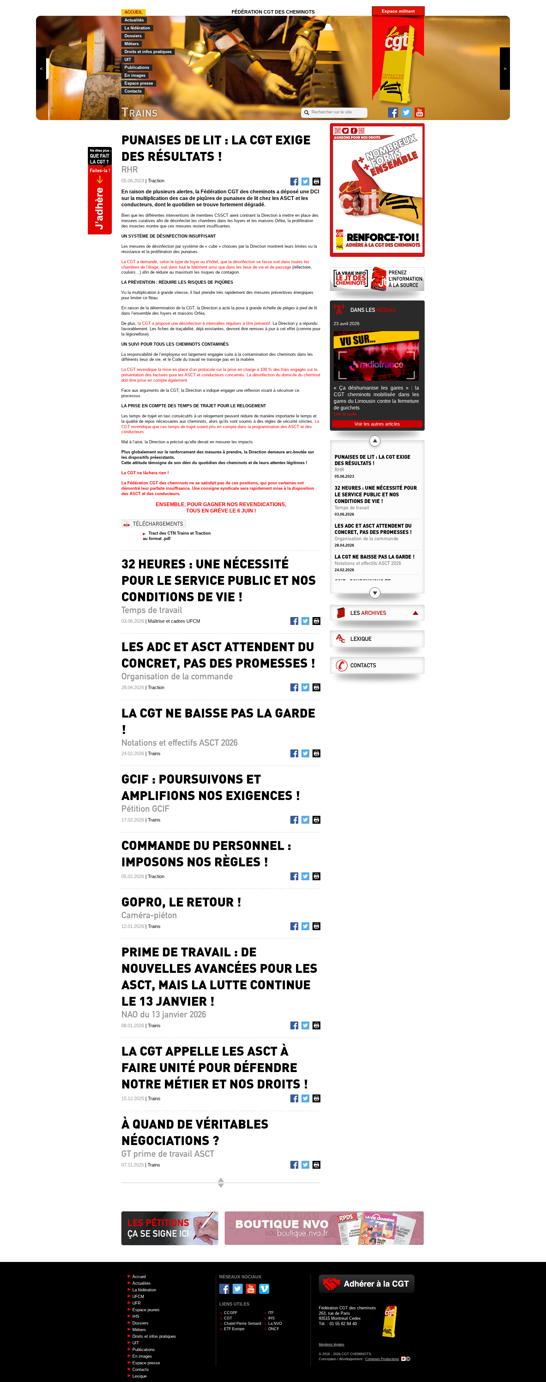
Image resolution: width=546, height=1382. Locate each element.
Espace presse (138, 83)
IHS (135, 1316)
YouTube (420, 112)
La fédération (137, 28)
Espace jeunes (146, 1309)
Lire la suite (345, 413)
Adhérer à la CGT (367, 1284)
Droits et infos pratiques (148, 51)
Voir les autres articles (377, 424)
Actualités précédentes (374, 440)
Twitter (406, 112)
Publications (136, 67)
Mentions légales (331, 1344)
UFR (136, 1303)
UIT (127, 59)
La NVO (275, 1323)
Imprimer (317, 183)
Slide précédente (41, 68)
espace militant (398, 11)
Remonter (221, 1180)
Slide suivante (505, 68)
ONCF (273, 1329)
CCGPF (230, 1313)
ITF (271, 1313)
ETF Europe (234, 1329)
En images (134, 75)
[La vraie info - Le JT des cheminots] (377, 278)
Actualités (134, 20)
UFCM (138, 1296)
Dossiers (133, 35)
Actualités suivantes (374, 592)
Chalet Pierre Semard (242, 1323)
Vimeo (264, 1289)
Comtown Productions (382, 1359)
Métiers (131, 43)
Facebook (393, 112)
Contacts (133, 91)
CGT (228, 1318)
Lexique (361, 639)
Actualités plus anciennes (221, 1186)
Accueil (133, 12)
